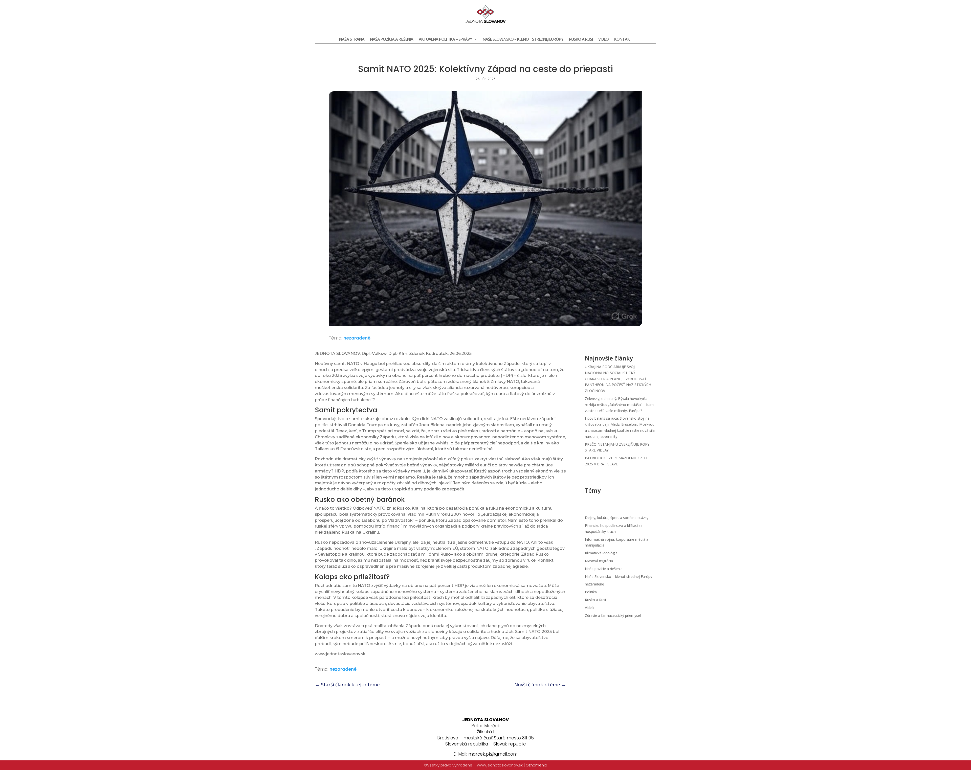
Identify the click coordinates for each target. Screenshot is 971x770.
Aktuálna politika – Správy (445, 39)
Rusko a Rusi (595, 599)
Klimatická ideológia (601, 553)
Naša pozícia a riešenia (391, 39)
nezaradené (356, 338)
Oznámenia (536, 765)
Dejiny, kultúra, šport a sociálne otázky (616, 517)
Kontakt (623, 39)
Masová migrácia (599, 560)
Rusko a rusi (581, 39)
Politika (591, 592)
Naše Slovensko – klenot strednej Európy (523, 39)
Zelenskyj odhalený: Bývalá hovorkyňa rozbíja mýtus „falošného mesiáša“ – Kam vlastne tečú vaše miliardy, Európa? (619, 404)
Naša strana (351, 39)
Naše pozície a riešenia (604, 568)
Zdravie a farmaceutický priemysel (613, 615)
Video (603, 39)
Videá (589, 607)
